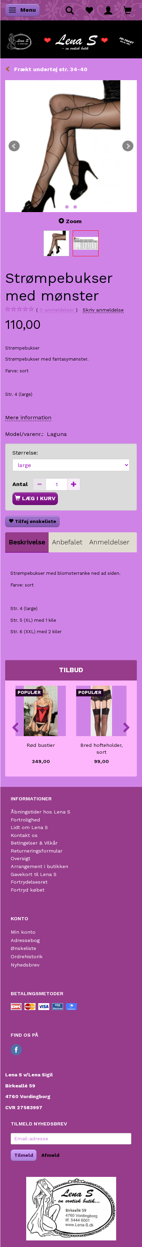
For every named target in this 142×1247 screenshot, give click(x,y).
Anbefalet (67, 542)
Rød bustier (41, 745)
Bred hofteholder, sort (101, 748)
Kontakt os (24, 835)
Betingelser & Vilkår (34, 843)
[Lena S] (71, 39)
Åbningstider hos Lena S (40, 812)
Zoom (74, 221)
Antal (20, 484)
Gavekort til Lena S (34, 874)
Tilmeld (23, 1155)
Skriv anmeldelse (103, 310)
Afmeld (50, 1155)
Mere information (28, 417)
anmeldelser (57, 310)
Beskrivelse (27, 542)
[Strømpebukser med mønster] (71, 146)
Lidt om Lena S (29, 827)
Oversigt (20, 858)
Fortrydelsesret (29, 882)
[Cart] (127, 10)
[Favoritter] (89, 10)
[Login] (108, 10)
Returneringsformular (36, 851)
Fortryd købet (27, 890)
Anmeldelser (109, 542)
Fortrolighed (25, 819)
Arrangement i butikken (39, 866)
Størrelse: (25, 452)
